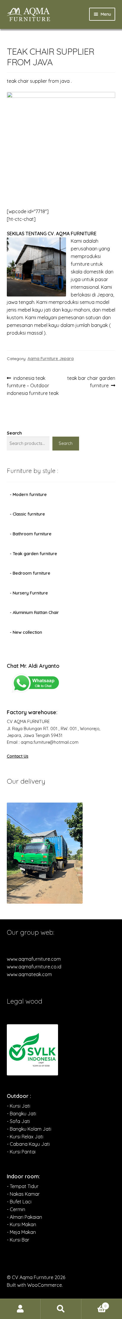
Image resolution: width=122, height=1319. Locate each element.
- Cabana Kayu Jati (28, 1144)
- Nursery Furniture (29, 593)
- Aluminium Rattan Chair (34, 612)
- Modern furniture (28, 494)
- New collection (26, 632)
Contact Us (17, 756)
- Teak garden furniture (33, 553)
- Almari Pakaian (24, 1217)
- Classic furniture (27, 514)
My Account (20, 1309)
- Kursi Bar (18, 1240)
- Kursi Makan (21, 1224)
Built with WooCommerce (34, 1285)
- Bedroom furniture (30, 573)
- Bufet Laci (19, 1202)
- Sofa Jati (18, 1121)
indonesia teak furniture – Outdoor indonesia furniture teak (33, 385)
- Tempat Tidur (22, 1186)
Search (14, 433)
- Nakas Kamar (23, 1194)
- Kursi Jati (18, 1106)
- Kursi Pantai (21, 1152)
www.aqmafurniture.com (34, 959)
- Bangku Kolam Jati (29, 1129)
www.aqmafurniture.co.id (34, 967)
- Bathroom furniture (31, 534)
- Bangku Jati (21, 1114)
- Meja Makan (21, 1232)
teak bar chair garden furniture (91, 382)
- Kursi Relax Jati (25, 1137)
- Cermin (16, 1209)
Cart (94, 1303)
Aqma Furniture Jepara (51, 358)
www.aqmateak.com (29, 974)
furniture (80, 264)
